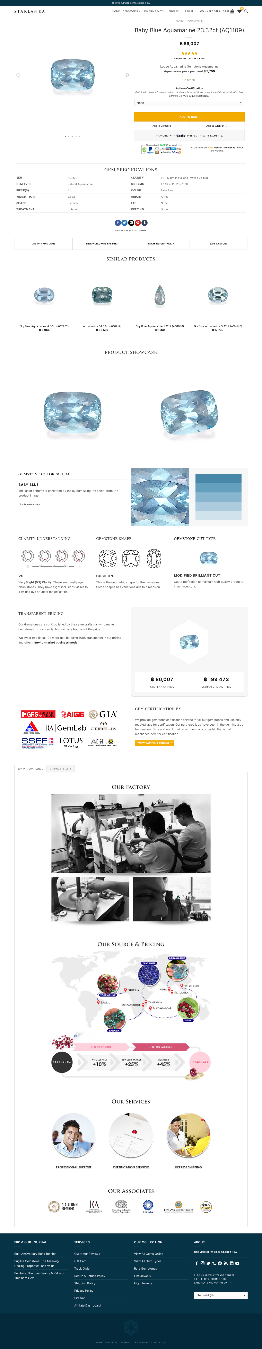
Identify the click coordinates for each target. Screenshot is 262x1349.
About (189, 11)
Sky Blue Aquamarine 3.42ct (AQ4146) (217, 326)
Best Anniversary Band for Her (35, 1253)
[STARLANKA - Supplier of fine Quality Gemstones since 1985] (29, 11)
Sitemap (80, 1298)
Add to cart (189, 116)
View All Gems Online (148, 1253)
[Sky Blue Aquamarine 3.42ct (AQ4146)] (218, 295)
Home (179, 20)
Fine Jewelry (142, 1276)
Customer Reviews (87, 1253)
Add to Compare (161, 125)
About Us (111, 1342)
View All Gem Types (147, 1261)
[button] (18, 75)
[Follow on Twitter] (208, 1264)
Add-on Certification (189, 88)
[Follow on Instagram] (202, 1264)
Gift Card (80, 1261)
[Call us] (214, 1264)
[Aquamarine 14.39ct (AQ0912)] (102, 295)
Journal (125, 1342)
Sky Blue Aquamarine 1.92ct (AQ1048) (160, 326)
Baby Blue (28, 485)
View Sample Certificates (196, 96)
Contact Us (159, 1342)
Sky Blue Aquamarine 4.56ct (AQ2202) (44, 326)
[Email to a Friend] (131, 223)
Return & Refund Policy (89, 1276)
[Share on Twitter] (124, 223)
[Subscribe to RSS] (226, 1264)
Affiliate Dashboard (87, 1305)
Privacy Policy (83, 1290)
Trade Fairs (141, 1342)
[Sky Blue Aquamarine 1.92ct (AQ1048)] (160, 295)
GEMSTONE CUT (189, 538)
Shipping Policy (84, 1283)
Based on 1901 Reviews (189, 58)
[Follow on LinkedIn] (232, 1264)
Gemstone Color (36, 473)
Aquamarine (195, 20)
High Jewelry (143, 1283)
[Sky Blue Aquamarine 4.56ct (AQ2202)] (44, 295)
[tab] (30, 768)
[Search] (246, 11)
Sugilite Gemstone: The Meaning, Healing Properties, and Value (37, 1263)
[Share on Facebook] (118, 223)
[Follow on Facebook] (197, 1264)
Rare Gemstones (145, 1268)
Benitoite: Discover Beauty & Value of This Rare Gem (39, 1275)
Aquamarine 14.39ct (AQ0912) (102, 326)
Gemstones (130, 11)
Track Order (82, 1268)
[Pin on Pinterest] (138, 223)
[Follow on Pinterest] (220, 1264)
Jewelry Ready (153, 11)
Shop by (174, 11)
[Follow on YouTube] (237, 1264)
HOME (116, 11)
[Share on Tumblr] (144, 223)
